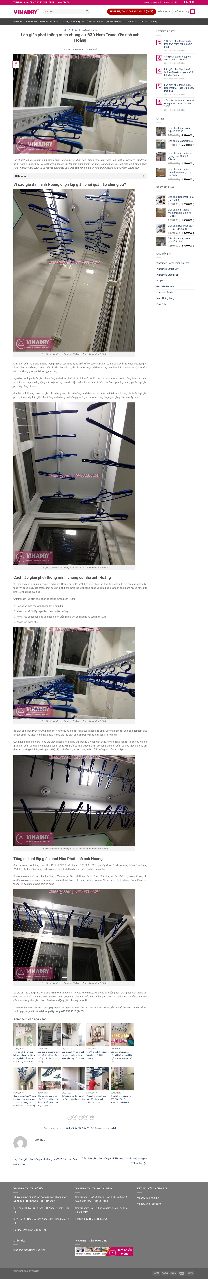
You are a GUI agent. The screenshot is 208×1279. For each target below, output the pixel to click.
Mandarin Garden (165, 292)
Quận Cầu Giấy (89, 30)
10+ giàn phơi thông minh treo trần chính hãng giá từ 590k (178, 44)
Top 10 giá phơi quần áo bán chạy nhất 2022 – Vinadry (97, 1055)
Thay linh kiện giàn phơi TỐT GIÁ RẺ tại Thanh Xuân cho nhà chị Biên (121, 1099)
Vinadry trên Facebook (149, 1203)
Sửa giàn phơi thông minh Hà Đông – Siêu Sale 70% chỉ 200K (179, 103)
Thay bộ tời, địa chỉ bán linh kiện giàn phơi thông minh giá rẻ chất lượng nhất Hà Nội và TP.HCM (24, 1057)
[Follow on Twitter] (190, 2)
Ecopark (160, 280)
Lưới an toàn (112, 22)
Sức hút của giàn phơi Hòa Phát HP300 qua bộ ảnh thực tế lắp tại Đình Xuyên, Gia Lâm (48, 1101)
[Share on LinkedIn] (91, 1117)
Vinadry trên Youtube (148, 1198)
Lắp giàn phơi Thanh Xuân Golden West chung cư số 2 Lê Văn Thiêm (178, 72)
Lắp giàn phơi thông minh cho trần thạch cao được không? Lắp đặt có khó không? (49, 1057)
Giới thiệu (31, 22)
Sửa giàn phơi (93, 22)
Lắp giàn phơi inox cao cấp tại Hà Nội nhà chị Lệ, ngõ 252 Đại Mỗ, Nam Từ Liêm (122, 1057)
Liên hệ (153, 22)
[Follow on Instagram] (187, 2)
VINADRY (17, 22)
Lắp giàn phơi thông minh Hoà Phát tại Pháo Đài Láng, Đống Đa (179, 88)
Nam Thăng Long (165, 298)
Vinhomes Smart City (167, 268)
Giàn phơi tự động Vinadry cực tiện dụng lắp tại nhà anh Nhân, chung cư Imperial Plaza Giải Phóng (24, 1101)
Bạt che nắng (130, 22)
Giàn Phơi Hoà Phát (49, 22)
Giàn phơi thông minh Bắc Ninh (29, 1250)
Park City (161, 304)
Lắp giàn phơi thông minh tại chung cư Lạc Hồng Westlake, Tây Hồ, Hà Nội (73, 1055)
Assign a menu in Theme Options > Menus (162, 2)
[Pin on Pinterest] (85, 1117)
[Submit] (87, 11)
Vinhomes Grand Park (167, 274)
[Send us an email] (193, 2)
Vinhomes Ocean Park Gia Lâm (172, 263)
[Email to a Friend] (80, 1117)
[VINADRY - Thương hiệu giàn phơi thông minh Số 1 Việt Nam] (26, 12)
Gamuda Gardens (165, 286)
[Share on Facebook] (69, 1117)
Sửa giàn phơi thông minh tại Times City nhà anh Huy (73, 1097)
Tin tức (144, 22)
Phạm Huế (92, 49)
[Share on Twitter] (74, 1117)
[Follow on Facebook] (184, 2)
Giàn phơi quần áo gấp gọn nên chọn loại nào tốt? (178, 58)
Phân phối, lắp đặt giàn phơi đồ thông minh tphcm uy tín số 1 (96, 1099)
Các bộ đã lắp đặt (71, 22)
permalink (112, 1128)
